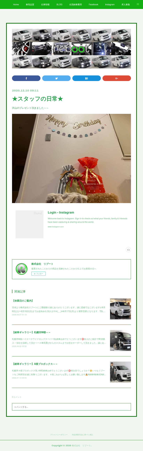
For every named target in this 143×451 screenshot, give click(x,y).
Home (16, 4)
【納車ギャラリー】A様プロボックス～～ (35, 363)
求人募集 (126, 4)
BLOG (59, 4)
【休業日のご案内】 (23, 300)
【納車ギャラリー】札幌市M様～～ (31, 332)
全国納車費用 (75, 4)
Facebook (93, 4)
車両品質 (30, 4)
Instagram (110, 4)
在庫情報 (45, 4)
